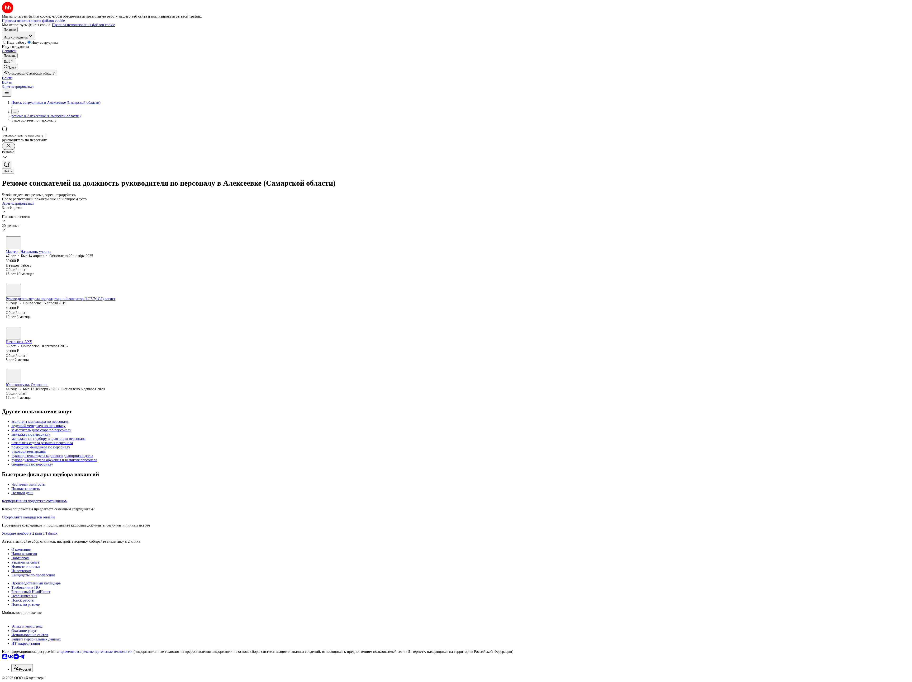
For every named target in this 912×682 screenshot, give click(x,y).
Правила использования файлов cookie (83, 25)
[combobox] (24, 135)
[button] (7, 78)
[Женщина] (13, 290)
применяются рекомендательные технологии (96, 651)
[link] (10, 67)
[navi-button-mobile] (6, 93)
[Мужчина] (13, 242)
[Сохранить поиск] (6, 165)
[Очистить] (8, 146)
